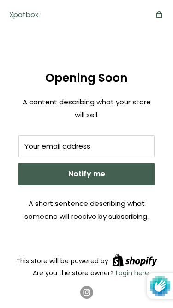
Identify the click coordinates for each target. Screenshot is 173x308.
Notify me (86, 174)
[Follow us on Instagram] (86, 292)
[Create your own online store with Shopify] (134, 260)
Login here (132, 273)
